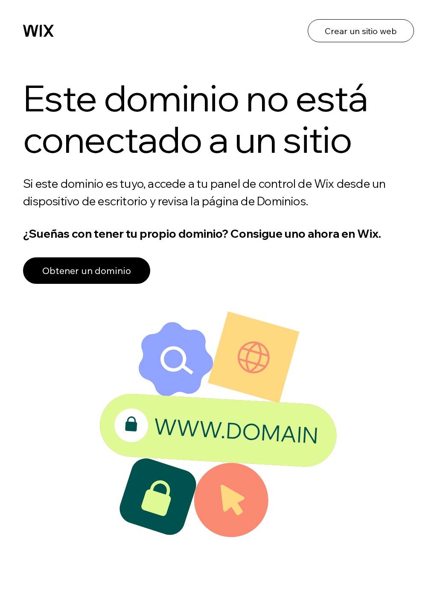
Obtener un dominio (86, 271)
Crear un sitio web (361, 31)
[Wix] (38, 31)
